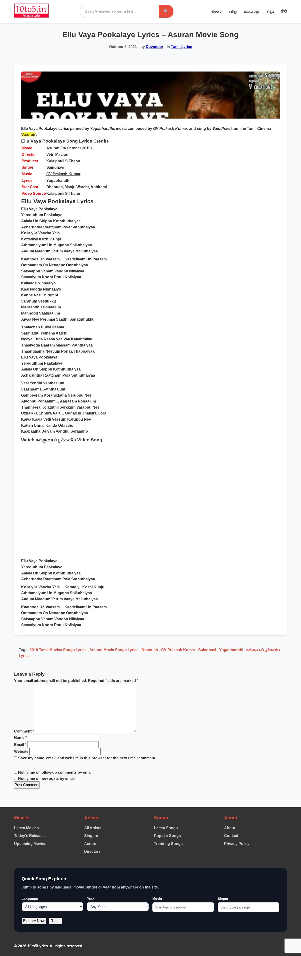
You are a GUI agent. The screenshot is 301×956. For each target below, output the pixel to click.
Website (21, 751)
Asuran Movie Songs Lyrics (114, 650)
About (229, 828)
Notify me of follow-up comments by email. (55, 772)
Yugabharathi (58, 181)
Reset (55, 921)
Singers (91, 836)
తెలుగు (216, 11)
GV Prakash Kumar (63, 174)
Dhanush (150, 650)
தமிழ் (233, 11)
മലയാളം (251, 11)
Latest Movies (26, 828)
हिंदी (284, 11)
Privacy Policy (237, 844)
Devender (154, 47)
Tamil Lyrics (181, 47)
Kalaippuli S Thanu (63, 193)
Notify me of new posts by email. (46, 779)
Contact (231, 836)
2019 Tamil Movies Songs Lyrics (58, 650)
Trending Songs (168, 844)
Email (20, 745)
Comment (24, 731)
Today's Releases (30, 836)
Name (20, 738)
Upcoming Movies (30, 844)
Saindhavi (55, 167)
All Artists (92, 828)
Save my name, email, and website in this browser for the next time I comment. (87, 758)
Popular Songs (167, 836)
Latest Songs (166, 828)
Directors (92, 851)
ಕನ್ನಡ (270, 11)
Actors (90, 844)
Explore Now (34, 921)
